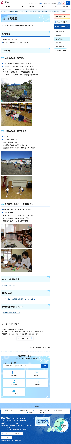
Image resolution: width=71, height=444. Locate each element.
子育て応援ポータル (23, 11)
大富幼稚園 (58, 42)
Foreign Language (46, 3)
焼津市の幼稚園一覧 (53, 11)
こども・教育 (14, 11)
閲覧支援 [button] (54, 3)
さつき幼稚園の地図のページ (11, 312)
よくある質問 (37, 3)
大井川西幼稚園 (60, 31)
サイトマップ (31, 412)
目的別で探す (32, 11)
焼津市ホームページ (5, 11)
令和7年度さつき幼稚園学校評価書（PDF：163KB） (19, 299)
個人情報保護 (59, 410)
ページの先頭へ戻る (35, 406)
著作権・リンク (25, 410)
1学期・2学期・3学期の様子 (11, 285)
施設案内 (5, 433)
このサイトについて (11, 410)
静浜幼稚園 (58, 35)
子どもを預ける (39, 11)
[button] (64, 3)
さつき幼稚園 (59, 39)
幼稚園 (45, 11)
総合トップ (31, 3)
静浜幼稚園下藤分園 (61, 50)
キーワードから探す (10, 363)
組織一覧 (17, 433)
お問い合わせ (6, 437)
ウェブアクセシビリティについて (42, 410)
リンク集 (42, 412)
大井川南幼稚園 (60, 46)
